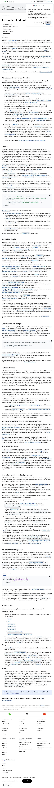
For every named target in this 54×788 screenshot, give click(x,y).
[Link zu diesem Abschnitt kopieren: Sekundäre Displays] (18, 239)
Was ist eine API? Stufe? (46, 72)
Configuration (46, 530)
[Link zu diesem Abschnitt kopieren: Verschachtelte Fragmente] (24, 550)
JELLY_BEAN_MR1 (13, 40)
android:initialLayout (8, 355)
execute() (38, 664)
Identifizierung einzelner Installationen (11, 427)
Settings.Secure (42, 451)
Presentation (37, 245)
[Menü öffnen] (2, 1)
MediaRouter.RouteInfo (12, 268)
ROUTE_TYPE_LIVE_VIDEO (39, 266)
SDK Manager (14, 48)
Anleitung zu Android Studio (25, 742)
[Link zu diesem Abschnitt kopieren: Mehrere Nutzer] (16, 368)
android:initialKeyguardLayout (11, 354)
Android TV (39, 730)
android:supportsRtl (41, 484)
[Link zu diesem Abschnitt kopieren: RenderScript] (14, 606)
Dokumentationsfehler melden (43, 743)
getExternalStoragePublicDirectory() (39, 409)
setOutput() (14, 664)
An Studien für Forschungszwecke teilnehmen (44, 748)
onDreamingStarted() (28, 175)
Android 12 (4, 752)
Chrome (3, 765)
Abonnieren (27, 781)
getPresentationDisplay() (9, 271)
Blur (9, 621)
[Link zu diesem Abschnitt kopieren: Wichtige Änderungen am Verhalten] (31, 78)
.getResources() (29, 310)
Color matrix (11, 624)
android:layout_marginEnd (30, 505)
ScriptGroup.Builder (20, 652)
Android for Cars (40, 728)
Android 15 (4, 745)
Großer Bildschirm (41, 721)
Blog (3, 732)
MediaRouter (38, 257)
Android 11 (4, 754)
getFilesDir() (14, 405)
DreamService (5, 165)
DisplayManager (25, 257)
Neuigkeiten (4, 730)
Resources (44, 310)
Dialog (4, 250)
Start (48, 22)
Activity (4, 167)
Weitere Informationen (30, 362)
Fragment (4, 564)
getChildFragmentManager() (36, 562)
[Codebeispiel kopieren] (51, 195)
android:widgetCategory (8, 330)
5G (20, 732)
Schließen (39, 22)
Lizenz (10, 777)
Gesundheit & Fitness (23, 726)
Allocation (39, 659)
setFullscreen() (11, 223)
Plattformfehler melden (42, 741)
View (38, 169)
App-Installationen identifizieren (33, 442)
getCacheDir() (23, 405)
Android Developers (6, 15)
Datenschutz (22, 730)
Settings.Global (18, 114)
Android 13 (4, 750)
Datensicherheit (5, 726)
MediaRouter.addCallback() (24, 289)
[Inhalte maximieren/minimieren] (12, 25)
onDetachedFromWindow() (9, 177)
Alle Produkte (5, 772)
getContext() (21, 310)
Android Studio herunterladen (25, 749)
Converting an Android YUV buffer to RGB (20, 634)
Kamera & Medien (23, 728)
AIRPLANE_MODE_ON (46, 459)
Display (25, 271)
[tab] (5, 574)
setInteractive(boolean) (14, 213)
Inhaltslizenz (42, 705)
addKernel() (8, 654)
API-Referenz (22, 746)
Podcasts (4, 735)
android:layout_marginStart (28, 503)
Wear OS (39, 723)
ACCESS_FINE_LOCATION (31, 102)
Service (33, 173)
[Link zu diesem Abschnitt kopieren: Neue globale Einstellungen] (20, 446)
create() (28, 657)
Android (3, 721)
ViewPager (48, 556)
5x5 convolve (11, 629)
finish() (10, 185)
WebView (15, 124)
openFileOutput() (35, 405)
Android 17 (4, 741)
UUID (3, 429)
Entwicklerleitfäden (23, 744)
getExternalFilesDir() (18, 409)
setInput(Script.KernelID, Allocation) (30, 660)
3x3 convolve (11, 626)
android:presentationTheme (9, 298)
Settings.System (14, 111)
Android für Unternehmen (7, 723)
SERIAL (4, 439)
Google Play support (41, 745)
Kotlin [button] (4, 574)
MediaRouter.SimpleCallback (16, 282)
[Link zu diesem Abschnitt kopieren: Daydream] (11, 146)
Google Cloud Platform (7, 770)
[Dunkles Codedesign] (50, 195)
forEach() (19, 642)
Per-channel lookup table (15, 631)
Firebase (4, 768)
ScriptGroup (10, 647)
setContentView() (7, 171)
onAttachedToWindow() (26, 171)
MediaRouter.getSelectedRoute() (11, 266)
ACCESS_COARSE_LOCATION (44, 100)
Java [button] (11, 574)
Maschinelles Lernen (23, 723)
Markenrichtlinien (17, 777)
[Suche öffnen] (32, 2)
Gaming (21, 721)
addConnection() (32, 655)
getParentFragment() (38, 589)
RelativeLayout (14, 509)
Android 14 (4, 747)
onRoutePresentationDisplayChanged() (12, 284)
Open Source (5, 728)
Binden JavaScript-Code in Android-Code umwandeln (32, 140)
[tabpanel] (27, 581)
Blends (9, 619)
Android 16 (4, 743)
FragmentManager (42, 564)
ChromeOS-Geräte (41, 726)
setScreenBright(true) (11, 228)
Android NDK (22, 751)
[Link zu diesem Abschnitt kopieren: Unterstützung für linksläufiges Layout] (33, 475)
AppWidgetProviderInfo (29, 330)
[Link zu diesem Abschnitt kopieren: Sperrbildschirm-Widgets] (23, 324)
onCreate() (17, 247)
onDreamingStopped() (41, 175)
